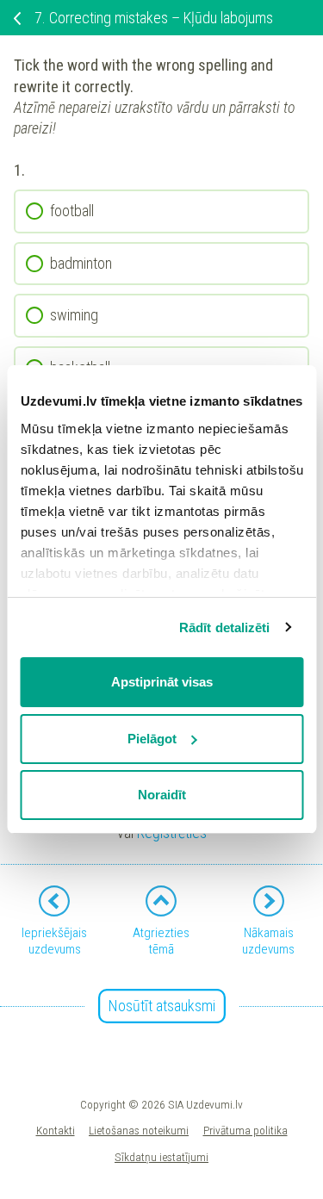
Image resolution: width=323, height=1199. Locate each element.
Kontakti (55, 1130)
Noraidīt (162, 794)
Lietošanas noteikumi (139, 1130)
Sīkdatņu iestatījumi (161, 1157)
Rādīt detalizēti (224, 627)
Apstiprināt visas (162, 681)
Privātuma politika (245, 1130)
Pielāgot (152, 738)
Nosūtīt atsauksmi (162, 1006)
